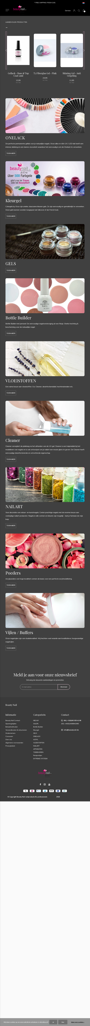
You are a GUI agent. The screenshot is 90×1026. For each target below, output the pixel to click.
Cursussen (9, 736)
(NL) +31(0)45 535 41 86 (72, 720)
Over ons (8, 740)
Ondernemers (10, 733)
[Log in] (74, 10)
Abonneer (63, 687)
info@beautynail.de (71, 730)
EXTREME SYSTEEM (40, 759)
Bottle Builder (38, 727)
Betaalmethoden (11, 727)
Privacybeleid (10, 746)
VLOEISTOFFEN (38, 743)
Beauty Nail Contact (12, 720)
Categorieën (39, 714)
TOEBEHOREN (38, 752)
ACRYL (35, 740)
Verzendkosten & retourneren (16, 730)
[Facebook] (40, 784)
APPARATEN (37, 749)
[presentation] (6, 50)
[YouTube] (49, 784)
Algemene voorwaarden (14, 743)
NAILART (36, 746)
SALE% (35, 724)
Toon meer (10, 153)
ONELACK (36, 736)
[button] (7, 10)
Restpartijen (37, 755)
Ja (53, 1022)
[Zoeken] (79, 10)
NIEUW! (36, 720)
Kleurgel (36, 730)
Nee (63, 1022)
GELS (35, 733)
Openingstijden (10, 724)
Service (68, 11)
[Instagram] (45, 784)
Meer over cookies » (77, 1022)
